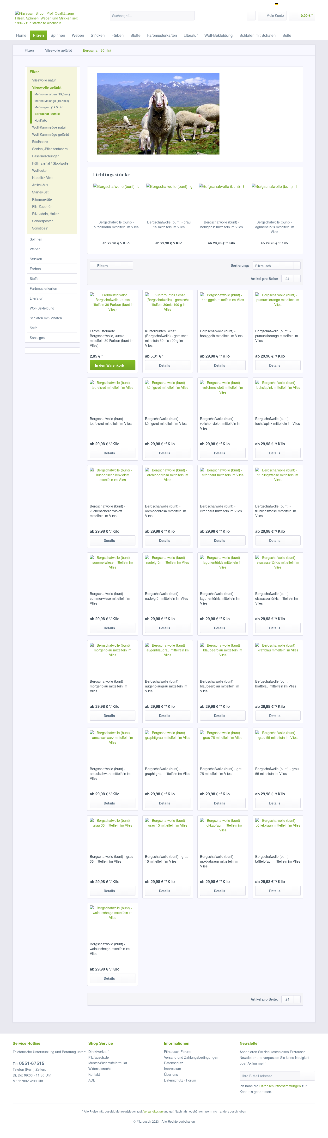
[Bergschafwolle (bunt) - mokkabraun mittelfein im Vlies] (222, 832)
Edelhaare (40, 141)
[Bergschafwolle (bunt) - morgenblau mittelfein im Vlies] (112, 657)
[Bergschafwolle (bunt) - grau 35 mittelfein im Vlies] (112, 832)
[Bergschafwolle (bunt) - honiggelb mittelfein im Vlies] (221, 200)
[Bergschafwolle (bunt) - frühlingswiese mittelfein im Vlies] (278, 482)
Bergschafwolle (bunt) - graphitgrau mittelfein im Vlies (167, 771)
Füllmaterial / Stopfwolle (50, 163)
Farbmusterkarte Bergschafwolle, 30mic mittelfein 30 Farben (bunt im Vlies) (112, 338)
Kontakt (94, 1074)
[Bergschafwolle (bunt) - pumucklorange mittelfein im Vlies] (278, 306)
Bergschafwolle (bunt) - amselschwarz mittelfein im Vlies (110, 773)
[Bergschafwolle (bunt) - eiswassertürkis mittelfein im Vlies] (278, 569)
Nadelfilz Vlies (42, 177)
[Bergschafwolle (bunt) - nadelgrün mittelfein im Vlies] (167, 569)
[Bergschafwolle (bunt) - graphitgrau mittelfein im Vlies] (167, 744)
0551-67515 (31, 1063)
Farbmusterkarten (43, 288)
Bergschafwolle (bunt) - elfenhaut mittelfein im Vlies (221, 508)
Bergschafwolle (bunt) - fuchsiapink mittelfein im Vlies (277, 421)
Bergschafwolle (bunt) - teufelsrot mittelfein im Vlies (111, 421)
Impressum (172, 1068)
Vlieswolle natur (44, 80)
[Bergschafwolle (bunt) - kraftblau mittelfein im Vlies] (278, 657)
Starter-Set (40, 192)
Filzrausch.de (98, 1057)
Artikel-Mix (40, 184)
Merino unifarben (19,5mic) (52, 94)
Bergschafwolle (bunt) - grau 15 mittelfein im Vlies (169, 224)
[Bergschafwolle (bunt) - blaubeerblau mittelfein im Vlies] (222, 657)
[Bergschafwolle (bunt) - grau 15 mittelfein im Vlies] (169, 200)
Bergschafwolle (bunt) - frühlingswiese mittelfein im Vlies (275, 511)
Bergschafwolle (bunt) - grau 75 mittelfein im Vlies (221, 771)
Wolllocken (40, 170)
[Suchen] (190, 15)
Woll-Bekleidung (42, 308)
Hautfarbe (41, 120)
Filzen (35, 71)
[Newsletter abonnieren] (307, 1076)
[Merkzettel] (251, 15)
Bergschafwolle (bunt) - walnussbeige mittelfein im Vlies (110, 948)
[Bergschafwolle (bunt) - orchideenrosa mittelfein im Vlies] (167, 482)
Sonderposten (43, 220)
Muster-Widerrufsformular (107, 1062)
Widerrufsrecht (99, 1068)
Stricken (36, 258)
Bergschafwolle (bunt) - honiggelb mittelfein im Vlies (221, 224)
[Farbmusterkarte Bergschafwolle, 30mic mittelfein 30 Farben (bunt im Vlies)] (112, 306)
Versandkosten (153, 1111)
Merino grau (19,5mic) (49, 107)
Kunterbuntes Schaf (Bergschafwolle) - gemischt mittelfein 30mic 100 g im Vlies (166, 338)
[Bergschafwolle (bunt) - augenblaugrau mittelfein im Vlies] (167, 657)
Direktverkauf (98, 1051)
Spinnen (36, 239)
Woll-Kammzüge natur (49, 127)
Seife (33, 327)
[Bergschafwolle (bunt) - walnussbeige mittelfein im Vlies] (112, 919)
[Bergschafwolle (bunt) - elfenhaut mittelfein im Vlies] (222, 482)
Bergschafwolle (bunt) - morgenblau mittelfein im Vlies (108, 686)
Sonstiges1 (40, 228)
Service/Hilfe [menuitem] (302, 3)
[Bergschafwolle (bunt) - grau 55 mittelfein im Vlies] (278, 744)
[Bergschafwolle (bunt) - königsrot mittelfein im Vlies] (167, 394)
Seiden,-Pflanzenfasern (50, 148)
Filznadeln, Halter (45, 213)
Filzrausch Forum (177, 1051)
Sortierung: (240, 265)
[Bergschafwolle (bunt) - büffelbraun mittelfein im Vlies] (116, 200)
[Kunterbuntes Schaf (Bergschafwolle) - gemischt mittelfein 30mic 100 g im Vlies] (167, 306)
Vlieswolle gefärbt (46, 87)
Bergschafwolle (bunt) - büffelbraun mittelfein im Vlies (116, 224)
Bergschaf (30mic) (47, 113)
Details (164, 365)
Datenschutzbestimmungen (280, 1085)
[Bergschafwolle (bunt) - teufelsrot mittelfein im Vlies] (112, 394)
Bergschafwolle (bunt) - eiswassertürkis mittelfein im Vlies (276, 598)
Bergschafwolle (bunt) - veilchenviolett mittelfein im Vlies (220, 423)
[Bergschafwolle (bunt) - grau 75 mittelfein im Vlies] (222, 744)
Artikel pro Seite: (264, 278)
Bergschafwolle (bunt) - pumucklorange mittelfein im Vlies (276, 335)
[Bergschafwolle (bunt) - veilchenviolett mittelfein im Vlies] (222, 394)
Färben (35, 268)
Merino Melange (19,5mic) (52, 101)
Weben (35, 249)
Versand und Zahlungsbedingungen (191, 1057)
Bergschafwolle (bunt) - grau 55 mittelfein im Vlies (277, 771)
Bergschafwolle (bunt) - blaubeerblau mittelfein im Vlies (219, 686)
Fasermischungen (46, 156)
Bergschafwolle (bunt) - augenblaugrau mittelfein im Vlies (166, 686)
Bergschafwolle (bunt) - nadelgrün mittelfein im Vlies (166, 596)
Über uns (171, 1074)
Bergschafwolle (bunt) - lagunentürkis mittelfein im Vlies (274, 227)
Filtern (102, 265)
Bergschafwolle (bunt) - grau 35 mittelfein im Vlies (111, 859)
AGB (91, 1080)
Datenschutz (173, 1062)
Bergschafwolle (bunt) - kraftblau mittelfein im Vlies (275, 683)
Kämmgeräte (42, 199)
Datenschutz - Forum (180, 1080)
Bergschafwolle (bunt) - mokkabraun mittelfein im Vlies (219, 861)
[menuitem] (152, 18)
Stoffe (34, 278)
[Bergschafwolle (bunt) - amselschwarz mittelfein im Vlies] (112, 744)
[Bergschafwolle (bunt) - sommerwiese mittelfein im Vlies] (112, 569)
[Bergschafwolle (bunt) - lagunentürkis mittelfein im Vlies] (274, 200)
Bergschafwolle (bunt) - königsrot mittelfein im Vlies (166, 421)
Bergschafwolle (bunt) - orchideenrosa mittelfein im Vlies (165, 511)
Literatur (36, 298)
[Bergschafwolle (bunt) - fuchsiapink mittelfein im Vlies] (278, 394)
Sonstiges (37, 337)
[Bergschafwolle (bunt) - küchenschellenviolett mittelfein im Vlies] (112, 482)
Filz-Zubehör (42, 206)
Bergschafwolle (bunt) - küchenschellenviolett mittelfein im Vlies (107, 511)
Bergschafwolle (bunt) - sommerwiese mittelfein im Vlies (110, 598)
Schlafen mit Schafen (46, 317)
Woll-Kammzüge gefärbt (50, 134)
